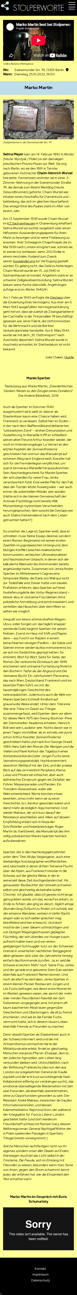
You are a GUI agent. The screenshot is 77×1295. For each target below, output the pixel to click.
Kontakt (40, 1268)
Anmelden (1, 1293)
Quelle (69, 357)
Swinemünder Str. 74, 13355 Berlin (39, 70)
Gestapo (56, 297)
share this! (5, 6)
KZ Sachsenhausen (21, 223)
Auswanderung (24, 261)
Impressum (40, 1274)
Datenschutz (40, 1280)
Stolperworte (38, 7)
